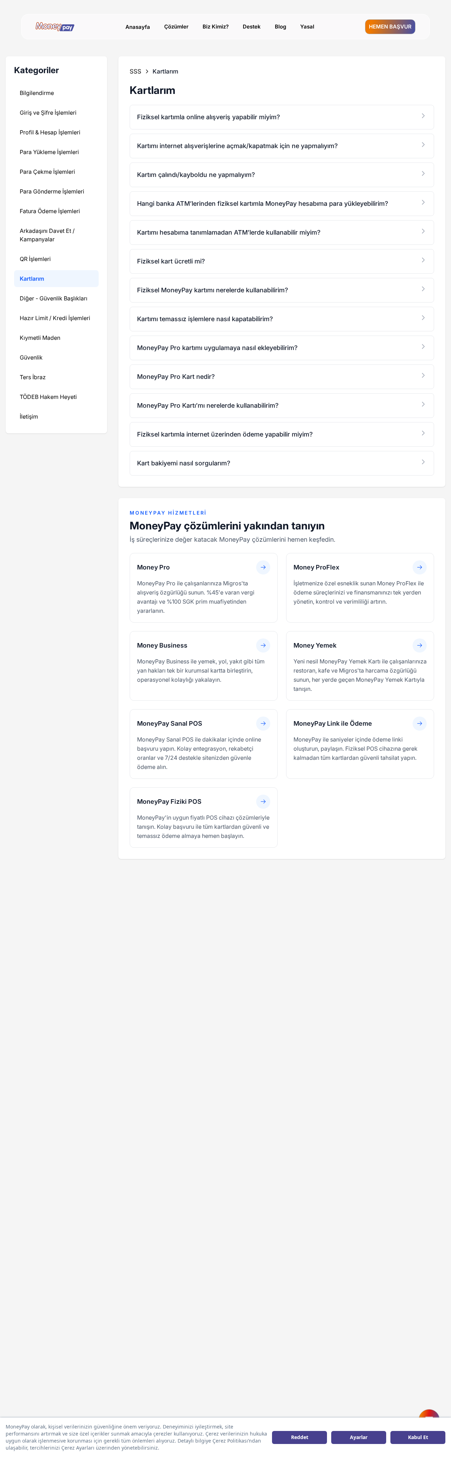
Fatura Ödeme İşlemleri (50, 211)
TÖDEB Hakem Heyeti (48, 396)
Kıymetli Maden (40, 337)
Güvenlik (31, 357)
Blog (280, 26)
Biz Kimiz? (216, 26)
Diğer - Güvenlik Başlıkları (53, 298)
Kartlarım (32, 278)
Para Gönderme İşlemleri (52, 191)
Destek (252, 26)
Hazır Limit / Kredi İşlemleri (55, 318)
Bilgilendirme (37, 92)
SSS (135, 71)
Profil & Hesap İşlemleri (50, 132)
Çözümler (176, 26)
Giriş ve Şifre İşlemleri (48, 112)
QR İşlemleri (35, 258)
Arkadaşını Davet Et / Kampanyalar (47, 235)
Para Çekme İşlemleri (47, 171)
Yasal (307, 26)
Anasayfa (137, 27)
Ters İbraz (33, 377)
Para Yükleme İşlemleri (49, 151)
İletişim (29, 416)
